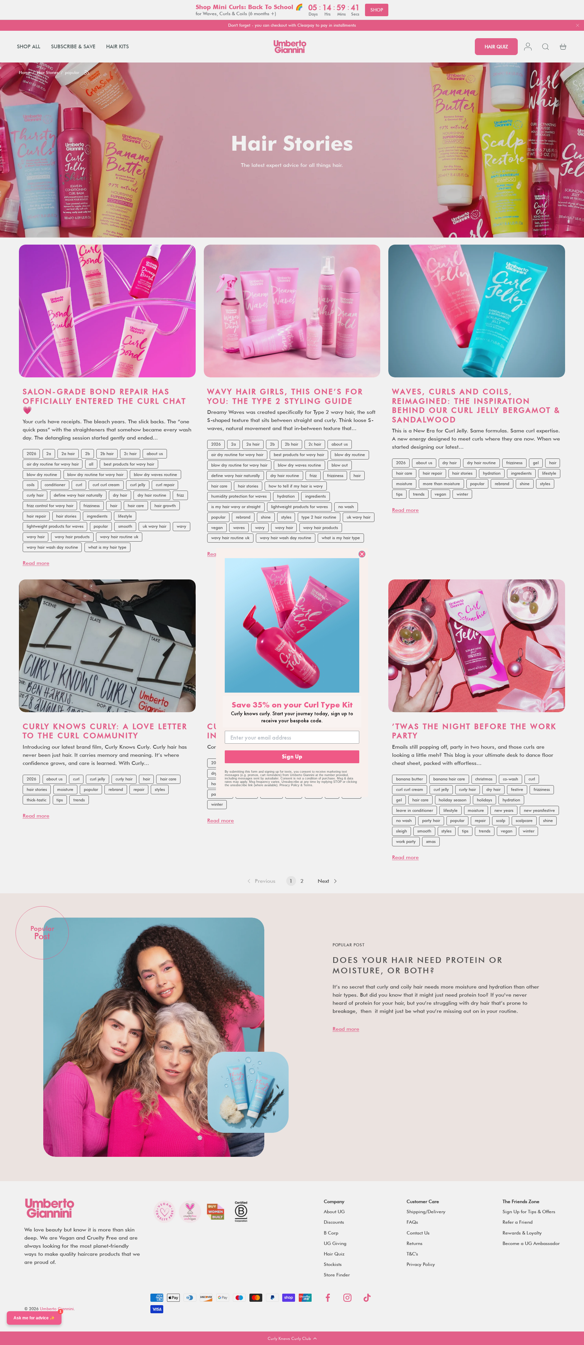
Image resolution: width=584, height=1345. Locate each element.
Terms (307, 785)
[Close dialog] (362, 554)
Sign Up (292, 756)
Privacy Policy (289, 785)
